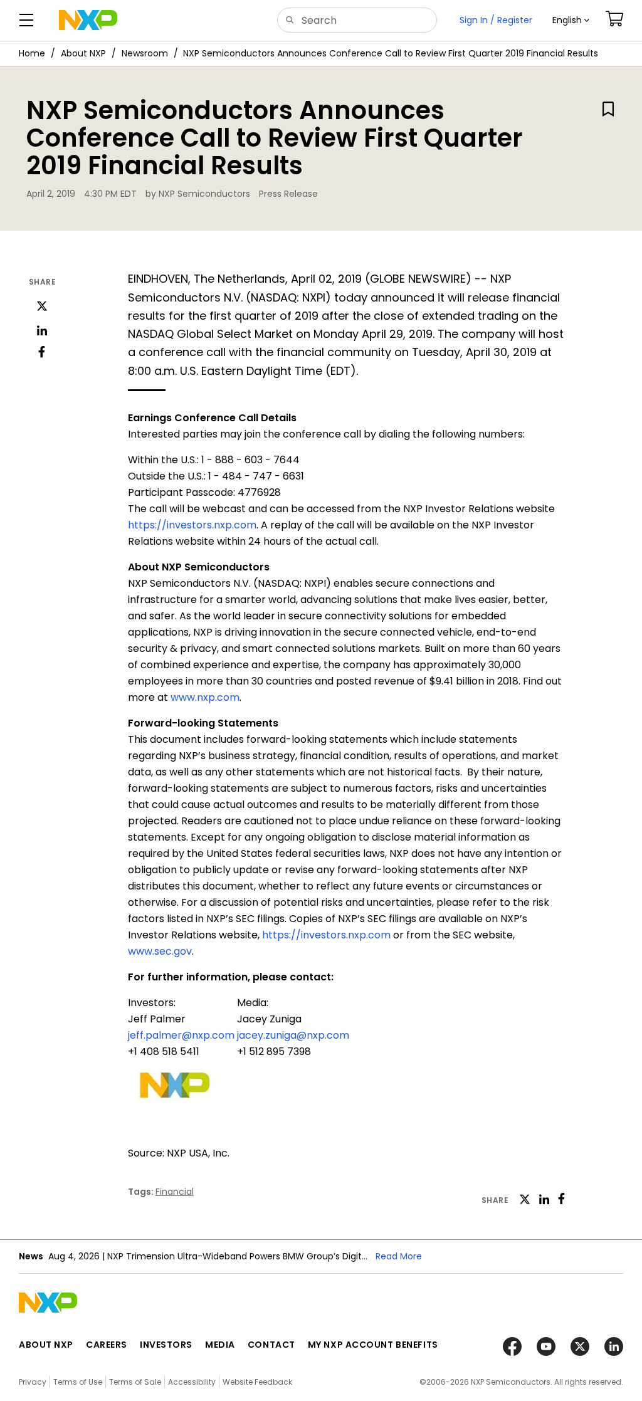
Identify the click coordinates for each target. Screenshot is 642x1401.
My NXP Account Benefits (373, 1344)
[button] (571, 20)
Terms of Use (77, 1382)
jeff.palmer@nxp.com (181, 1035)
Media (220, 1344)
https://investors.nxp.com (192, 525)
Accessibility (192, 1382)
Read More (399, 1256)
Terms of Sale (135, 1382)
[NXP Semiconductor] (88, 20)
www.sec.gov (160, 951)
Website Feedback (257, 1382)
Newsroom (145, 53)
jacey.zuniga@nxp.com (293, 1035)
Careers (106, 1344)
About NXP (83, 53)
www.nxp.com (205, 697)
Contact (271, 1344)
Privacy (32, 1382)
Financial (174, 1191)
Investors (166, 1344)
